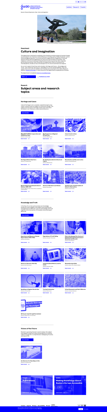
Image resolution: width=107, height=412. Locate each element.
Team (23, 76)
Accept (80, 409)
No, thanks (86, 409)
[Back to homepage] (37, 7)
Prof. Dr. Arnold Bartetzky (43, 73)
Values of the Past (31, 70)
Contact (23, 405)
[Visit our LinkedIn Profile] (85, 405)
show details (27, 113)
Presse (48, 405)
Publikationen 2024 (44, 76)
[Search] (76, 2)
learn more (25, 139)
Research (23, 12)
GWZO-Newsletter (54, 405)
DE (80, 1)
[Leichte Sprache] (78, 2)
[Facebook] (79, 405)
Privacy (34, 405)
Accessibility (41, 405)
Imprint (29, 405)
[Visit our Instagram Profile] (82, 405)
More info (40, 408)
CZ (83, 2)
